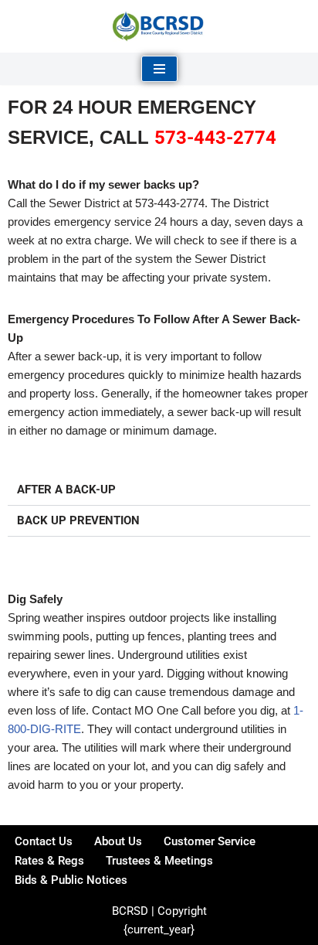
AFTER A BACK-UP (66, 489)
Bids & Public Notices (71, 880)
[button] (159, 490)
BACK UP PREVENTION (78, 520)
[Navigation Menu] (159, 69)
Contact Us (44, 841)
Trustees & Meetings (159, 861)
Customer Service (209, 841)
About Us (118, 841)
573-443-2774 (215, 137)
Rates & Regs (49, 861)
